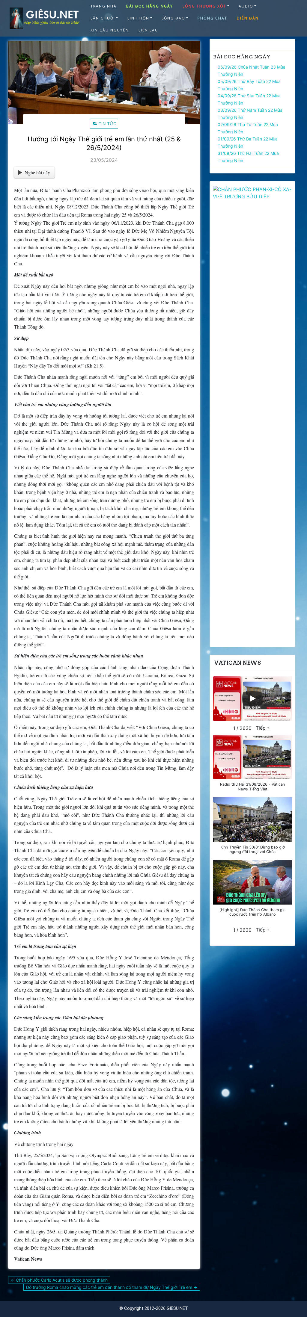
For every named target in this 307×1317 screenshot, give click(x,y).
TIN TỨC (107, 123)
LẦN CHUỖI (103, 18)
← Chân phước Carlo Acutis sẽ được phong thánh (59, 1280)
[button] (263, 727)
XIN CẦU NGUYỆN (110, 30)
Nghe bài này (37, 172)
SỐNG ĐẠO (173, 18)
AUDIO (246, 6)
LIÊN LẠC (148, 30)
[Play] (252, 698)
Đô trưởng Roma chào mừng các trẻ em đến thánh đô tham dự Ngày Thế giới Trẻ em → (111, 1287)
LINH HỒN (138, 18)
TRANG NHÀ (104, 6)
